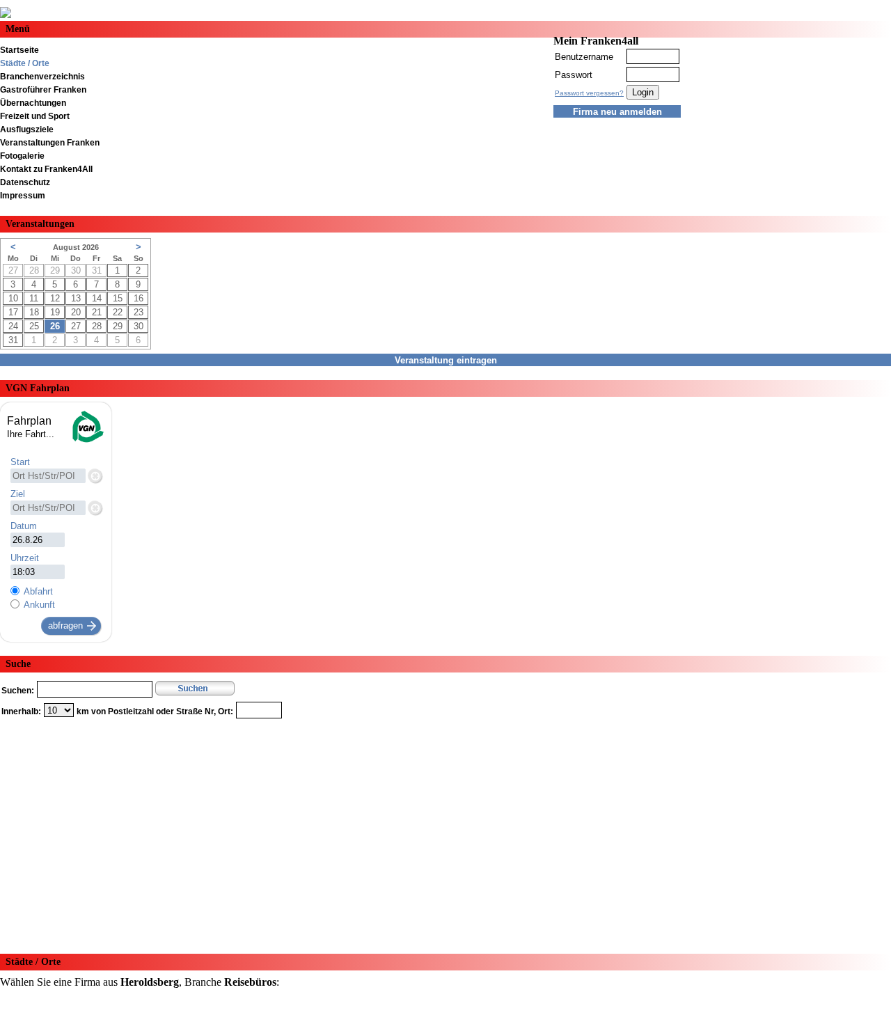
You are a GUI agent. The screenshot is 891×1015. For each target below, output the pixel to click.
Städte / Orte (24, 63)
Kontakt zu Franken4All (46, 169)
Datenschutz (25, 182)
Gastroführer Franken (43, 90)
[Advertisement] (417, 831)
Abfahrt (38, 591)
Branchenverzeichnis (42, 76)
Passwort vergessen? (589, 93)
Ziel (17, 494)
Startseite (19, 50)
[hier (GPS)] (95, 475)
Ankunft (39, 604)
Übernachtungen (33, 103)
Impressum (22, 195)
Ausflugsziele (27, 129)
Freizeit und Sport (35, 116)
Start (20, 462)
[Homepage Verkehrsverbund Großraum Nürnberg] (87, 441)
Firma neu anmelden (617, 112)
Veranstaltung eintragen (446, 360)
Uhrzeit (24, 558)
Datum (23, 526)
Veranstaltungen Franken (50, 143)
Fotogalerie (22, 156)
